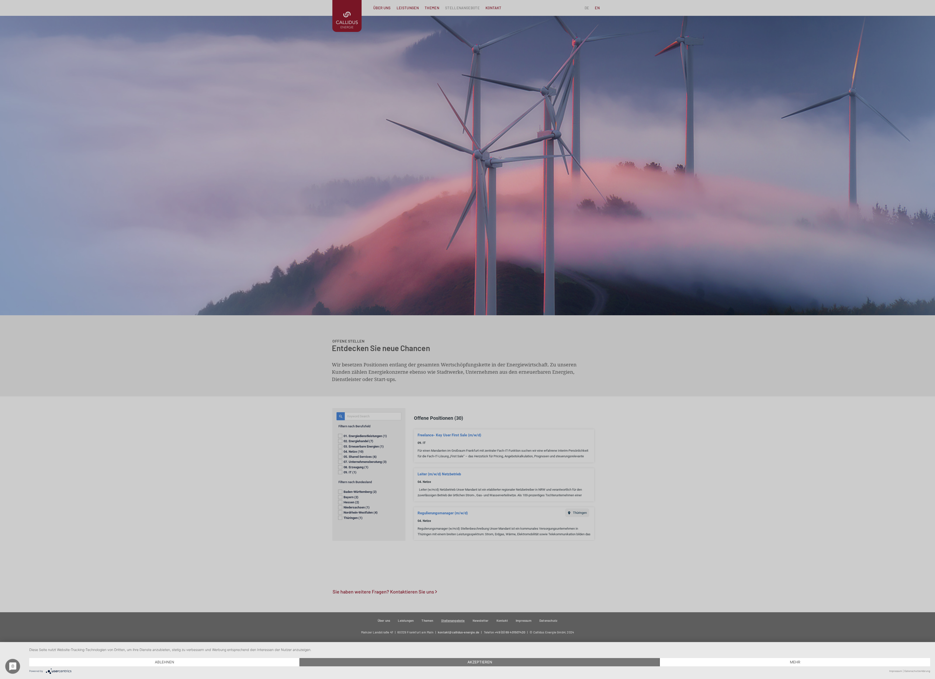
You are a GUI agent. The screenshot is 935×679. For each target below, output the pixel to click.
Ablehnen (164, 662)
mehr (795, 662)
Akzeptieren (480, 662)
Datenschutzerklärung (917, 670)
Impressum (895, 670)
